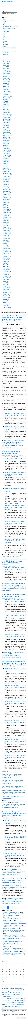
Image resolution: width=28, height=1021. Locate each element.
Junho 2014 (6, 300)
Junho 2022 (6, 143)
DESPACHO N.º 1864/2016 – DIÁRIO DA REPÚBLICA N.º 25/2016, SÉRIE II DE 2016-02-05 (15, 490)
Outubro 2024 (6, 98)
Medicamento (4, 1002)
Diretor (11, 655)
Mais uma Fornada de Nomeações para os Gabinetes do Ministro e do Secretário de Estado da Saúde (12, 781)
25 (6, 976)
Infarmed (5, 44)
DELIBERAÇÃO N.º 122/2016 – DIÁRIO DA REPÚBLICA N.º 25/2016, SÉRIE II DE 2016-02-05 (15, 458)
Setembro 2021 (7, 158)
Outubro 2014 (6, 294)
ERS (4, 39)
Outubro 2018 (6, 215)
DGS (4, 34)
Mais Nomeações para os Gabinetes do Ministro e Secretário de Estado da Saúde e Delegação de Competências (14, 663)
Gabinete (12, 587)
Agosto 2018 (6, 219)
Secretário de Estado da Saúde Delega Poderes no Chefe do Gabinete (12, 562)
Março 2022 (6, 148)
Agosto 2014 (6, 297)
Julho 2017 (6, 240)
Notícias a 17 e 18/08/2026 (10, 935)
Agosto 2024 (6, 101)
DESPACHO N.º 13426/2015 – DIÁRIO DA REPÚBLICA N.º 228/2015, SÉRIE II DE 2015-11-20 (15, 722)
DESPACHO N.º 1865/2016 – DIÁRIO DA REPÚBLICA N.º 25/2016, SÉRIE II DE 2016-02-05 (15, 507)
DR (4, 36)
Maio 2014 (5, 302)
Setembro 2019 (7, 197)
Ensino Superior (7, 38)
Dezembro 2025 (7, 75)
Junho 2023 (6, 124)
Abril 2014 (5, 304)
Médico (14, 1002)
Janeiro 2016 (6, 269)
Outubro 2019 (6, 196)
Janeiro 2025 (6, 93)
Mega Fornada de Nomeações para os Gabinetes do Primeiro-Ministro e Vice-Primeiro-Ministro (12, 775)
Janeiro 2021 (6, 171)
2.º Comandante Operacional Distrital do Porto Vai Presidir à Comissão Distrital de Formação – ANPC (14, 880)
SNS (11, 1006)
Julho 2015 (6, 279)
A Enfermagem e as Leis (9, 1)
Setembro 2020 (7, 178)
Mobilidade (9, 1002)
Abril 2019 (5, 206)
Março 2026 (6, 70)
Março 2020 (6, 188)
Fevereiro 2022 (7, 150)
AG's (4, 23)
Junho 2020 (6, 183)
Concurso (12, 992)
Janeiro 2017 (6, 250)
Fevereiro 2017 (7, 248)
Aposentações (6, 25)
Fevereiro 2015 (7, 287)
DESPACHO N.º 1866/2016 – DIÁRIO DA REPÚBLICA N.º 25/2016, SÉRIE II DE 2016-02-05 (15, 523)
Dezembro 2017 (7, 232)
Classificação (21, 989)
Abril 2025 (6, 88)
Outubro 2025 (6, 78)
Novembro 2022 (7, 135)
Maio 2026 (6, 66)
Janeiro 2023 (6, 132)
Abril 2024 (6, 107)
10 (17, 907)
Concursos (6, 31)
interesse (18, 998)
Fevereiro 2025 (7, 91)
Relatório (3, 1006)
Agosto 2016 (6, 258)
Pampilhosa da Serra (7, 874)
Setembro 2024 (7, 99)
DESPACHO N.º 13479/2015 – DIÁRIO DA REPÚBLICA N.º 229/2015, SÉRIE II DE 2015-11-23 (15, 601)
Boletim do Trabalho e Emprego (11, 26)
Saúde (16, 588)
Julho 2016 (6, 260)
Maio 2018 (5, 224)
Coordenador (16, 443)
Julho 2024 (6, 102)
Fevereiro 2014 (7, 307)
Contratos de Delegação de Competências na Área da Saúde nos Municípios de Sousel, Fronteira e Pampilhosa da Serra (14, 814)
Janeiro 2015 (6, 289)
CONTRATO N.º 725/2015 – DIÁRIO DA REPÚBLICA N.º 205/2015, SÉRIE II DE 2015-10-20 (15, 822)
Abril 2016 (5, 264)
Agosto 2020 (6, 179)
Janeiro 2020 (6, 191)
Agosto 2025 (6, 81)
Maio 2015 (5, 282)
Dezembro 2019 (7, 192)
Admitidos (11, 988)
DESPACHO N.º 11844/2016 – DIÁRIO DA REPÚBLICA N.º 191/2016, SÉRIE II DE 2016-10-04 (15, 415)
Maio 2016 (5, 263)
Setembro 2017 (7, 237)
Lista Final (16, 1000)
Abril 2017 (5, 245)
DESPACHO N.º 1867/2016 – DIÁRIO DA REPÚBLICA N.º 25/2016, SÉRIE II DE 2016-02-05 (14, 540)
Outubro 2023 (6, 117)
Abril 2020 (6, 186)
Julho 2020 (6, 181)
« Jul (3, 981)
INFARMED (12, 556)
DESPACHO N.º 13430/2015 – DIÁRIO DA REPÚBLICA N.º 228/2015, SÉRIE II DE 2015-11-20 (14, 757)
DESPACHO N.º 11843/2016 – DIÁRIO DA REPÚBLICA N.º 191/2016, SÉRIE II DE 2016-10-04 (15, 428)
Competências (13, 555)
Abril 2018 (5, 225)
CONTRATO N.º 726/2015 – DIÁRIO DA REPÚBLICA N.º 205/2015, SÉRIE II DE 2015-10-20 (15, 837)
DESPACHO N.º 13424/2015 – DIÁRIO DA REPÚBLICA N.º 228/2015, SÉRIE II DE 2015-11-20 (15, 687)
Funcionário (20, 996)
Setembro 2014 (7, 296)
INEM (6, 998)
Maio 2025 (6, 86)
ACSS (4, 21)
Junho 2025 (6, 84)
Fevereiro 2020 (7, 189)
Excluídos (11, 996)
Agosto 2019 (6, 199)
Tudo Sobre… (6, 54)
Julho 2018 (6, 220)
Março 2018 (6, 227)
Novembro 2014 (7, 292)
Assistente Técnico (11, 989)
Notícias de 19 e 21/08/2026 (10, 922)
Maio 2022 (6, 145)
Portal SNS (6, 52)
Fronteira (13, 872)
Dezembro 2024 (7, 94)
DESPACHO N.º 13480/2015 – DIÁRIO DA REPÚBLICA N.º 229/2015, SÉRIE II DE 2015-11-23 (15, 615)
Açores (16, 989)
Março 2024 (6, 109)
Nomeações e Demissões (9, 47)
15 (20, 971)
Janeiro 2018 (6, 230)
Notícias (4, 1004)
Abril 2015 (5, 284)
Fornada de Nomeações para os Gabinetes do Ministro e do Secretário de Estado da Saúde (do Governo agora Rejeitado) (13, 792)
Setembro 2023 (7, 119)
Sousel (18, 874)
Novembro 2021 (7, 155)
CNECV (5, 29)
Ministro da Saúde (19, 804)
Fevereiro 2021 (7, 170)
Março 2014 (6, 305)
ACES (12, 442)
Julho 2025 (6, 83)
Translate (13, 13)
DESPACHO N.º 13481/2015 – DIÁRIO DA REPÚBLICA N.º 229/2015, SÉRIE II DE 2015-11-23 (14, 636)
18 (6, 974)
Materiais (22, 1000)
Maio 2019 (5, 204)
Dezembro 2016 (7, 251)
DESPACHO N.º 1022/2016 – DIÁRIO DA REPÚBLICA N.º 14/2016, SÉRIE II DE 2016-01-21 (15, 569)
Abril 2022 (6, 147)
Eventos (5, 41)
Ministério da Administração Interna (11, 903)
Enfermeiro (5, 996)
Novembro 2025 (7, 76)
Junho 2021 (6, 163)
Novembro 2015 (7, 273)
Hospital (3, 998)
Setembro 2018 (7, 217)
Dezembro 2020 (7, 173)
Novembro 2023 (7, 116)
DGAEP (5, 33)
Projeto (14, 1004)
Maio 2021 (5, 165)
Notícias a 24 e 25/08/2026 (10, 912)
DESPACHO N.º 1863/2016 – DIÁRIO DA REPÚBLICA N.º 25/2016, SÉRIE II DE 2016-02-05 (15, 474)
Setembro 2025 (7, 80)
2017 (2, 988)
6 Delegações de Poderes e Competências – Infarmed (11, 452)
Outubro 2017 (6, 235)
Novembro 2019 (7, 194)
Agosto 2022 (6, 140)
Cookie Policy (4, 1015)
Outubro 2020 (6, 176)
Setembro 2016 (7, 256)
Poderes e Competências (9, 51)
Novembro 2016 (7, 253)
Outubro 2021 (6, 156)
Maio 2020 (6, 184)
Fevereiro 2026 (7, 71)
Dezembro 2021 (7, 153)
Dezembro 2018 (7, 212)
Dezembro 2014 (7, 291)
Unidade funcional (6, 447)
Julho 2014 (6, 299)
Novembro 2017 (7, 233)
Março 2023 (6, 129)
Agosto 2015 (6, 278)
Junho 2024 (6, 104)
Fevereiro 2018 (7, 228)
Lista (21, 998)
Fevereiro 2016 (7, 268)
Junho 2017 (6, 242)
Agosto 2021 (6, 160)
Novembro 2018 (7, 214)
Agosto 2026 (6, 62)
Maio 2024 (6, 106)
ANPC (8, 898)
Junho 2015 (6, 281)
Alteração (16, 988)
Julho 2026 (6, 63)
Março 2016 (6, 266)
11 (6, 971)
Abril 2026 (6, 68)
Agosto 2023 (6, 120)
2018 (5, 988)
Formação (5, 43)
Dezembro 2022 (7, 134)
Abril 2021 (5, 166)
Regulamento (20, 1004)
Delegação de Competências (9, 445)
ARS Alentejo (9, 443)
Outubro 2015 (6, 274)
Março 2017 (6, 246)
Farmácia (15, 996)
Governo (24, 996)
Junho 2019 (6, 202)
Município (19, 872)
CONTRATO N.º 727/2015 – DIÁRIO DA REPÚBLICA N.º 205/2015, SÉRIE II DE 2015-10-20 (14, 855)
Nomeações (20, 445)
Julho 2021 (6, 161)
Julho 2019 (6, 201)
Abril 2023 (6, 127)
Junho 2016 (6, 261)
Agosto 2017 (6, 238)
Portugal (11, 1004)
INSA (4, 46)
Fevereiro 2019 (7, 209)
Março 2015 (6, 286)
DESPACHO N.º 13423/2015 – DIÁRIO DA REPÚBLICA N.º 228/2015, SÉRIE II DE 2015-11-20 (15, 670)
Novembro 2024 (7, 96)
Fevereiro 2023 (7, 130)
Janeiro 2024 (6, 112)
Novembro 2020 (7, 174)
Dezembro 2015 (7, 271)
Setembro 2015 (7, 276)
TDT (13, 1006)
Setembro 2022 (7, 138)
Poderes (18, 556)
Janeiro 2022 (6, 152)
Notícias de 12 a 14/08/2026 (10, 948)
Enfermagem (20, 994)
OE (4, 49)
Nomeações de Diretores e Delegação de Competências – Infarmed (14, 595)
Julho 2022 (6, 142)
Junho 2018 (6, 222)
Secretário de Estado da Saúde (10, 807)
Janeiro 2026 (6, 73)
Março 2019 (6, 207)
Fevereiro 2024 (7, 111)
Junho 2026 (6, 65)
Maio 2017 (5, 243)
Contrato (9, 994)
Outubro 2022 (6, 137)
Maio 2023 (6, 125)
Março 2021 (6, 168)
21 (16, 974)
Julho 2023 (6, 122)
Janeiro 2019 (6, 210)
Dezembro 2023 (7, 114)
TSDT (16, 1006)
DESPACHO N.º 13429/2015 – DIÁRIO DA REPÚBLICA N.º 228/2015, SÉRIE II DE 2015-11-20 (15, 741)
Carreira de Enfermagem (9, 28)
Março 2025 (6, 89)
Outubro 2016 (6, 255)
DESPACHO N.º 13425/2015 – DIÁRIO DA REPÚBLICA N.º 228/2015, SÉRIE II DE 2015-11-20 (15, 703)
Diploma (16, 994)
